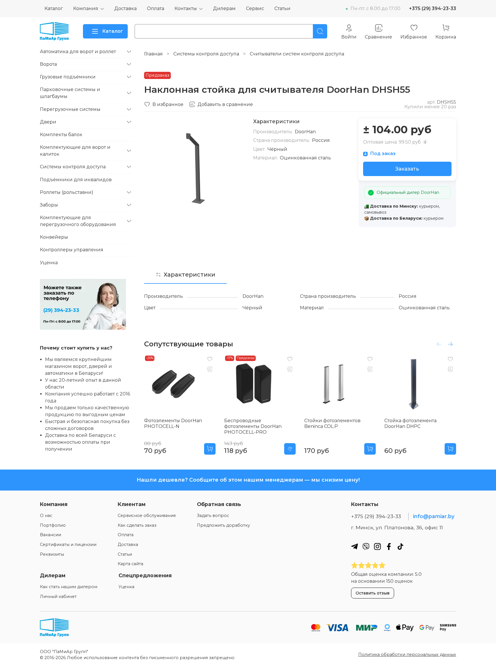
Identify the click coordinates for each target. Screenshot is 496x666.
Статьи (282, 8)
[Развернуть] (128, 51)
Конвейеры (54, 237)
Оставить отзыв (373, 593)
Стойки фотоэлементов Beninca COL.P (332, 423)
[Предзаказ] (290, 449)
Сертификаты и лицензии (68, 544)
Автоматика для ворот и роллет (78, 51)
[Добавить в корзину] (210, 449)
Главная (153, 54)
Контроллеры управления (71, 249)
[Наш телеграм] (354, 546)
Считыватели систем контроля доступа (297, 54)
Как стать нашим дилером (68, 586)
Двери (48, 122)
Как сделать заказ (137, 525)
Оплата (155, 8)
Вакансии (50, 534)
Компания (85, 8)
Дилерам (224, 8)
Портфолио (53, 525)
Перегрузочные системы (70, 109)
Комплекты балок (61, 134)
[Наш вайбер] (366, 546)
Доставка (125, 8)
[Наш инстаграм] (377, 546)
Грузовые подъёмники (68, 77)
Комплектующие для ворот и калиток (75, 150)
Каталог (53, 8)
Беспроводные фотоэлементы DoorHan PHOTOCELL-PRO (253, 426)
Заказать (407, 169)
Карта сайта (130, 563)
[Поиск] (320, 31)
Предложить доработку (223, 525)
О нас (46, 515)
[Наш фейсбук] (388, 546)
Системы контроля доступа (206, 54)
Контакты (186, 8)
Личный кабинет (58, 596)
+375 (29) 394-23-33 (432, 8)
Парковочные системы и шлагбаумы (70, 93)
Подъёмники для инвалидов (76, 179)
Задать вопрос (213, 515)
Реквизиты (52, 554)
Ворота (48, 64)
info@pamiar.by (433, 516)
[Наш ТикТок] (400, 546)
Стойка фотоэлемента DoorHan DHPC (410, 423)
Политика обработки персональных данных (407, 654)
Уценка (49, 262)
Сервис (255, 8)
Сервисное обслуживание (147, 515)
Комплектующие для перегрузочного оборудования (78, 221)
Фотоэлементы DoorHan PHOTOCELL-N (173, 423)
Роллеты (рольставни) (66, 192)
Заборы (49, 205)
